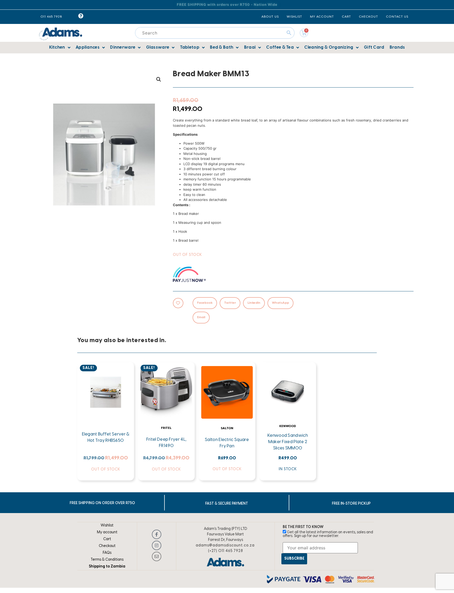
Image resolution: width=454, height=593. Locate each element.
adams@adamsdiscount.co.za (225, 546)
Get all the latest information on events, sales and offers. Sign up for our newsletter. (328, 534)
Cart (107, 539)
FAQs (107, 553)
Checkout (107, 546)
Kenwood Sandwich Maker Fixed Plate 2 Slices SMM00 (287, 441)
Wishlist (107, 526)
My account (107, 532)
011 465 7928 (51, 16)
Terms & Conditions (107, 560)
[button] (158, 79)
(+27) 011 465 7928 (225, 551)
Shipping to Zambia (107, 567)
